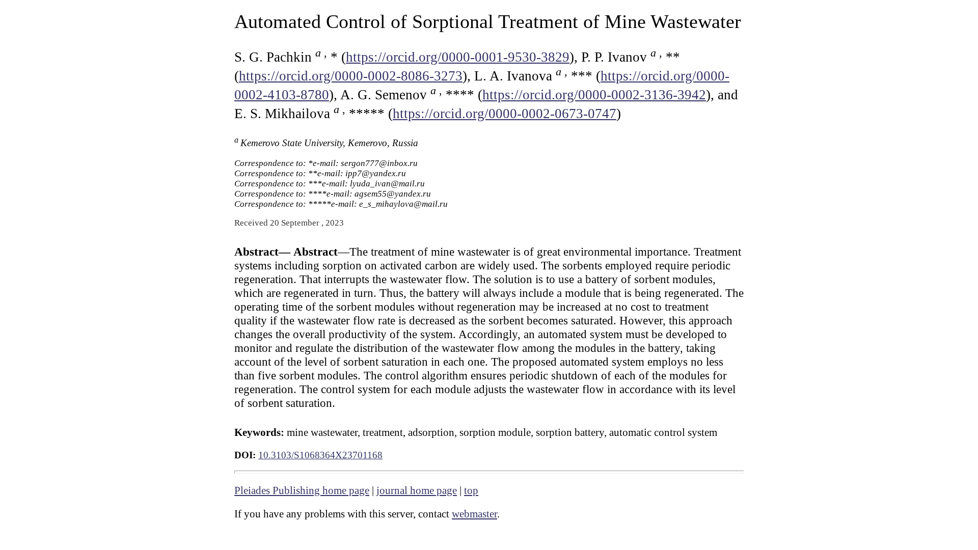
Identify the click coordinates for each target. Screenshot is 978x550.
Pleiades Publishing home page (301, 490)
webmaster (474, 514)
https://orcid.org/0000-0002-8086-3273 (351, 76)
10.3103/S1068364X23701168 (320, 455)
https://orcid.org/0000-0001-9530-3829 (457, 57)
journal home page (416, 490)
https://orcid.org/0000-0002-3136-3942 (594, 94)
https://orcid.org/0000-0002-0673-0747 (504, 113)
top (471, 490)
